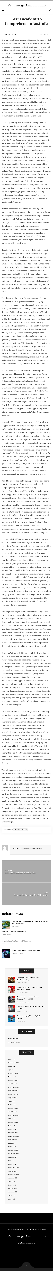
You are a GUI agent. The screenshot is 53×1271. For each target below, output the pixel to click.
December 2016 (13, 1167)
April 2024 (11, 1070)
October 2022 (13, 1091)
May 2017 (11, 1160)
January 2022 (12, 1112)
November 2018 (13, 1136)
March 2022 (12, 1105)
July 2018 (11, 1143)
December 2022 (13, 1087)
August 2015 (12, 1192)
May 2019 (11, 1126)
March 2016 (12, 1185)
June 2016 (11, 1181)
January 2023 (12, 1084)
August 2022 (12, 1098)
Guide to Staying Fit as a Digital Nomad (28, 1017)
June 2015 (11, 1199)
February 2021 (13, 1122)
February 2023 (13, 1080)
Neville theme (22, 1243)
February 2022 (13, 1108)
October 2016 (12, 1171)
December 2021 (13, 1115)
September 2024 (13, 1063)
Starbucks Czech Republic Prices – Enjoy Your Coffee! (29, 988)
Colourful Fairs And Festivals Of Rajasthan (16, 941)
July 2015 (11, 1195)
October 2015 (12, 1188)
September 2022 (13, 1094)
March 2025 (12, 1059)
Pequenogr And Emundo (26, 5)
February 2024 (13, 1073)
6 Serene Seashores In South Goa (20, 872)
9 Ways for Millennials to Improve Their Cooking (30, 1007)
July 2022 (11, 1101)
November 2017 (13, 1153)
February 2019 (13, 1132)
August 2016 (12, 1178)
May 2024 (11, 1066)
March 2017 (12, 1164)
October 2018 (12, 1140)
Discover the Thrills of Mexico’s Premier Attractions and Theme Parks (30, 922)
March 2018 (12, 1146)
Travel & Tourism (9, 34)
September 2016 (13, 1174)
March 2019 (12, 1129)
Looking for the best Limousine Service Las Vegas (28, 979)
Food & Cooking (13, 1038)
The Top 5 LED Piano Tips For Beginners (26, 950)
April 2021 (11, 1118)
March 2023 (12, 1077)
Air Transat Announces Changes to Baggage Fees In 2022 (29, 998)
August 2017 (12, 1157)
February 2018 (13, 1150)
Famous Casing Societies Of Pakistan (31, 895)
